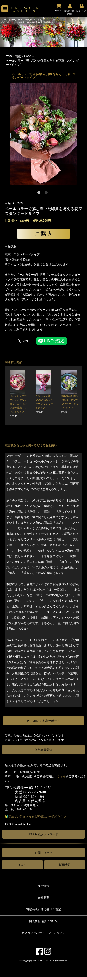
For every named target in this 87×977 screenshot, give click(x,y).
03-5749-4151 (40, 788)
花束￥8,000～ (24, 56)
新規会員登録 (43, 749)
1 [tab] (39, 193)
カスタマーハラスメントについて (43, 932)
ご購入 (43, 233)
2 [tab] (47, 193)
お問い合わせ (43, 852)
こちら (61, 776)
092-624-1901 (34, 796)
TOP (9, 56)
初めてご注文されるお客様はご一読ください (37, 816)
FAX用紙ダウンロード (43, 834)
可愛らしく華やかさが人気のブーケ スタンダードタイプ (44, 403)
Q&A (22, 864)
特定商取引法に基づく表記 (43, 909)
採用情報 (65, 864)
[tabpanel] (43, 134)
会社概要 (43, 897)
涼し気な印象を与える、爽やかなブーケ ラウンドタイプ (69, 403)
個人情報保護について (43, 921)
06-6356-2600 (34, 792)
